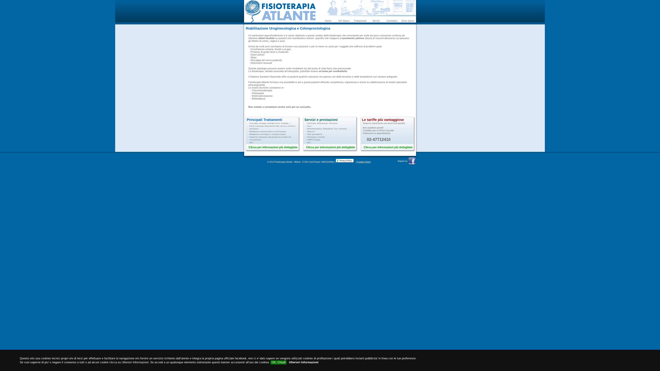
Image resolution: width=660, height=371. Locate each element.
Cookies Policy (364, 162)
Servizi (376, 20)
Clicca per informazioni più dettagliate (273, 147)
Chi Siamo (344, 20)
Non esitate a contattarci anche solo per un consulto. (279, 106)
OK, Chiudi (278, 362)
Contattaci (392, 20)
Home (328, 20)
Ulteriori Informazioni (303, 362)
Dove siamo (408, 20)
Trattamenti (360, 20)
